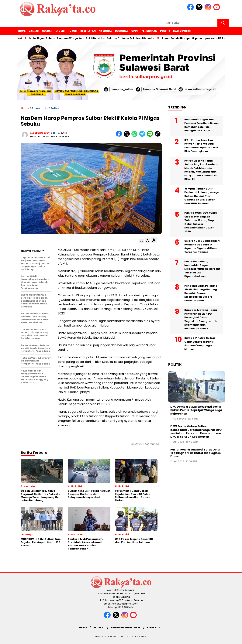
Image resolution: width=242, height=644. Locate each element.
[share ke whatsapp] (135, 136)
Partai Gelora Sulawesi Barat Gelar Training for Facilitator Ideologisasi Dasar (195, 452)
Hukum (72, 31)
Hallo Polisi (182, 31)
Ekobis (60, 31)
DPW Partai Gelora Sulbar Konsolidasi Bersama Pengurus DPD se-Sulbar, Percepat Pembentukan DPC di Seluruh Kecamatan (196, 431)
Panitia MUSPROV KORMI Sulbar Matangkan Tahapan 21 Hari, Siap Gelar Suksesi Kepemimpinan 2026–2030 (200, 222)
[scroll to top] (232, 638)
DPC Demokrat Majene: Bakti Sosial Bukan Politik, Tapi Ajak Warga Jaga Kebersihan (196, 410)
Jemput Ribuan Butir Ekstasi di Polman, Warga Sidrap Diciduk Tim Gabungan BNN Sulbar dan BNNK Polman (201, 196)
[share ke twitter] (127, 136)
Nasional (105, 31)
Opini (134, 31)
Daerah (34, 31)
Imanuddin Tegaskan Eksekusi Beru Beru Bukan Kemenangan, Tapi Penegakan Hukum (201, 125)
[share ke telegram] (143, 136)
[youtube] (217, 9)
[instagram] (209, 9)
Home (22, 31)
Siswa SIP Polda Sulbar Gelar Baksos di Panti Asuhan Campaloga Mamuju (199, 343)
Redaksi (98, 627)
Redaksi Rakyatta (41, 133)
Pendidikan (149, 31)
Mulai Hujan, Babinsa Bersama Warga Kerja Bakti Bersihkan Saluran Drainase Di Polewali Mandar (77, 38)
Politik (165, 31)
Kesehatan (88, 31)
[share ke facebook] (120, 136)
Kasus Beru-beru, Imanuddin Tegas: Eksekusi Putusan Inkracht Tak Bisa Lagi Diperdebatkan (202, 269)
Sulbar (47, 31)
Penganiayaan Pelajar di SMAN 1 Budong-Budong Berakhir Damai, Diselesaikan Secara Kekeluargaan (201, 293)
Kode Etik (153, 627)
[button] (141, 241)
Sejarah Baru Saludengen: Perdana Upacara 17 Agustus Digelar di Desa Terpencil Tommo (202, 246)
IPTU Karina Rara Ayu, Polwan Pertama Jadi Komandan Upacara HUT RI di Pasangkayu (201, 145)
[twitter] (200, 9)
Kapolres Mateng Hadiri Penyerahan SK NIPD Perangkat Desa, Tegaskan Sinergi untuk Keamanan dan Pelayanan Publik (200, 319)
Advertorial (40, 108)
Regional (121, 31)
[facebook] (191, 9)
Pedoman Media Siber (125, 627)
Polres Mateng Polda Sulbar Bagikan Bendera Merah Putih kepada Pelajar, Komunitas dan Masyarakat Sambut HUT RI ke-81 (201, 170)
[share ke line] (151, 136)
